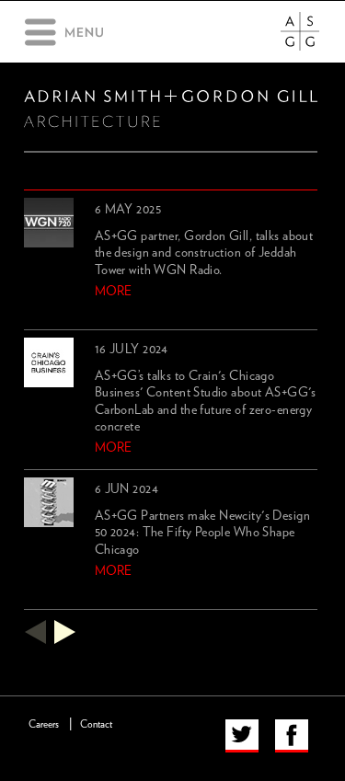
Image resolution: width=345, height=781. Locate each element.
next (65, 632)
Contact (96, 724)
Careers (44, 724)
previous (35, 632)
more (113, 291)
